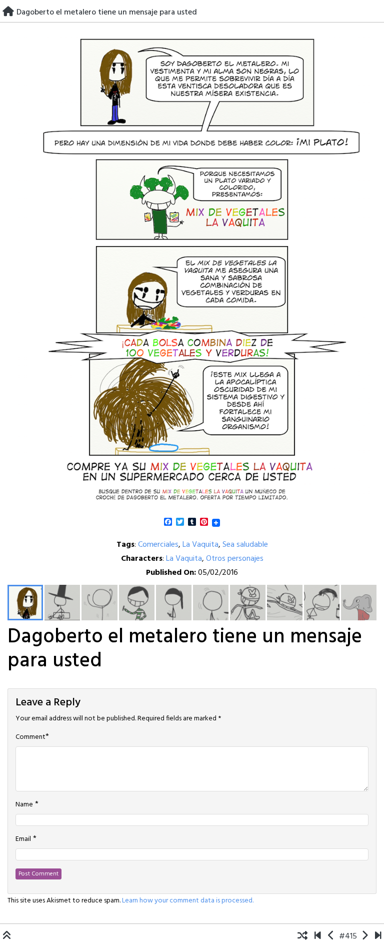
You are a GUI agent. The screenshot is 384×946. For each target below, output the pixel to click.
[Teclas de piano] (364, 936)
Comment (31, 737)
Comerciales (158, 544)
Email (23, 839)
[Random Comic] (302, 936)
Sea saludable (245, 544)
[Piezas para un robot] (331, 936)
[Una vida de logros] (318, 936)
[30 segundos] (378, 936)
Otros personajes (235, 558)
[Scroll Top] (7, 936)
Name (24, 805)
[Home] (8, 12)
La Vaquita (200, 544)
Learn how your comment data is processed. (188, 900)
